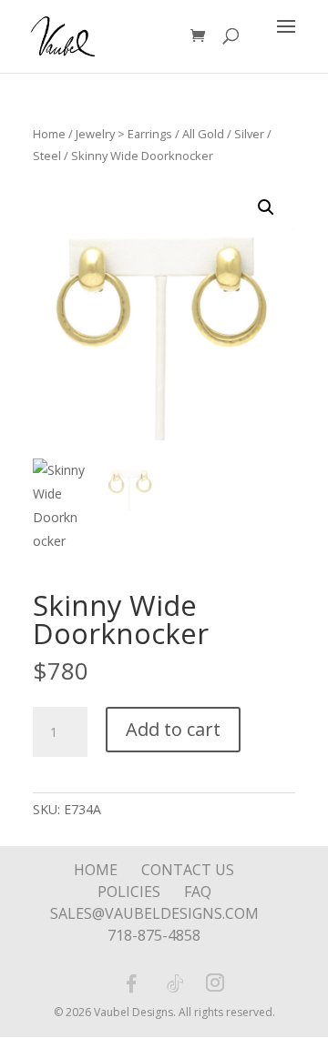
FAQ (197, 892)
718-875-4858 (154, 935)
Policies (128, 892)
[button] (266, 207)
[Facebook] (131, 983)
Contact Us (187, 870)
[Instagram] (215, 984)
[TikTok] (175, 983)
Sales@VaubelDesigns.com (154, 913)
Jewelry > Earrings (124, 134)
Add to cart (173, 729)
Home (49, 134)
